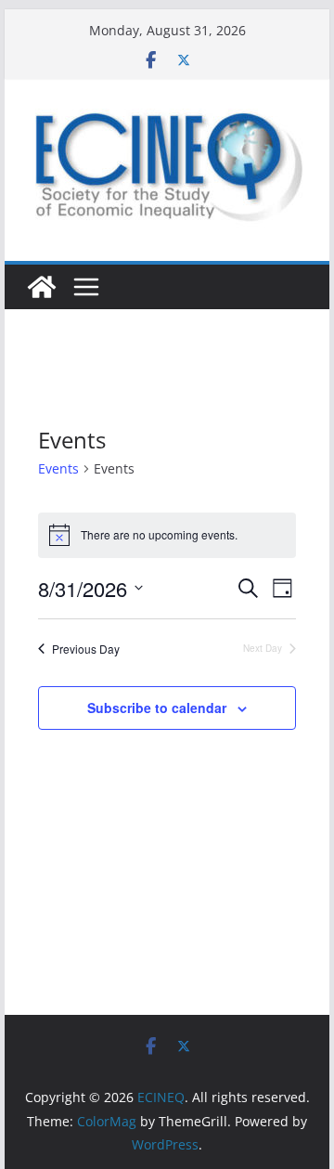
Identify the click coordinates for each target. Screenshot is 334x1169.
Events (58, 468)
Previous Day (86, 649)
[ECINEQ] (41, 287)
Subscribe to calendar (156, 707)
